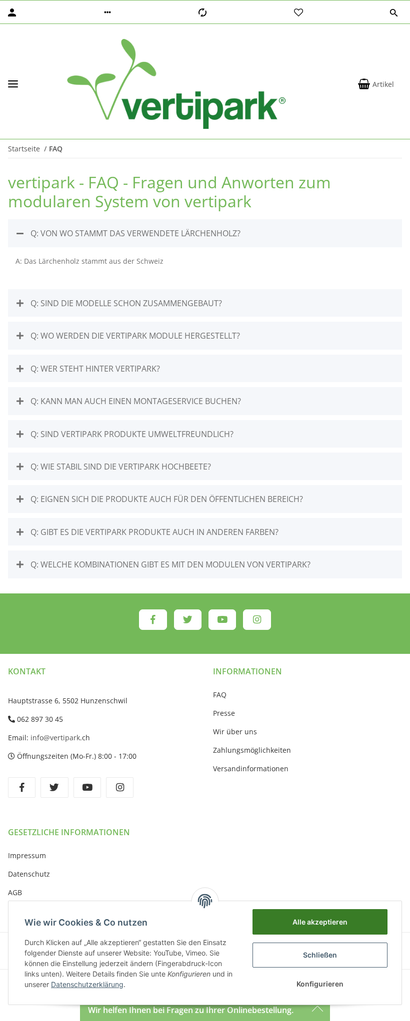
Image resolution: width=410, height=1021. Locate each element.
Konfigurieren (320, 984)
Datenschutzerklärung (87, 984)
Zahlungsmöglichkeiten (252, 750)
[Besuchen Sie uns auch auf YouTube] (222, 619)
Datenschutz (29, 874)
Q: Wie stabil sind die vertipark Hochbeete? (119, 466)
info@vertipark (55, 737)
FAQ (219, 694)
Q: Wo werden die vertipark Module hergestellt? (134, 335)
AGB (15, 892)
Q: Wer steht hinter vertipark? (94, 368)
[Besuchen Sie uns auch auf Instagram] (256, 619)
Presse (224, 713)
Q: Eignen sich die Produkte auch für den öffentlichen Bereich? (165, 499)
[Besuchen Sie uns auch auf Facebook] (152, 619)
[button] (108, 12)
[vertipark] (176, 84)
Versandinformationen (250, 768)
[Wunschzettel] (298, 12)
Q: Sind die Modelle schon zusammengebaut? (125, 303)
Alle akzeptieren (320, 922)
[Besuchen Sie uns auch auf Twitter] (188, 619)
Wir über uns (235, 731)
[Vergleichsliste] (202, 12)
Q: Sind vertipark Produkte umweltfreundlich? (131, 434)
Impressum (27, 855)
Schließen (320, 955)
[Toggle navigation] (13, 84)
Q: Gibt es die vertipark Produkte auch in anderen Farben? (153, 531)
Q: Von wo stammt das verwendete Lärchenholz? (134, 233)
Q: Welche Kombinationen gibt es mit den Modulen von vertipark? (169, 564)
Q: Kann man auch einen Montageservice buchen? (134, 401)
